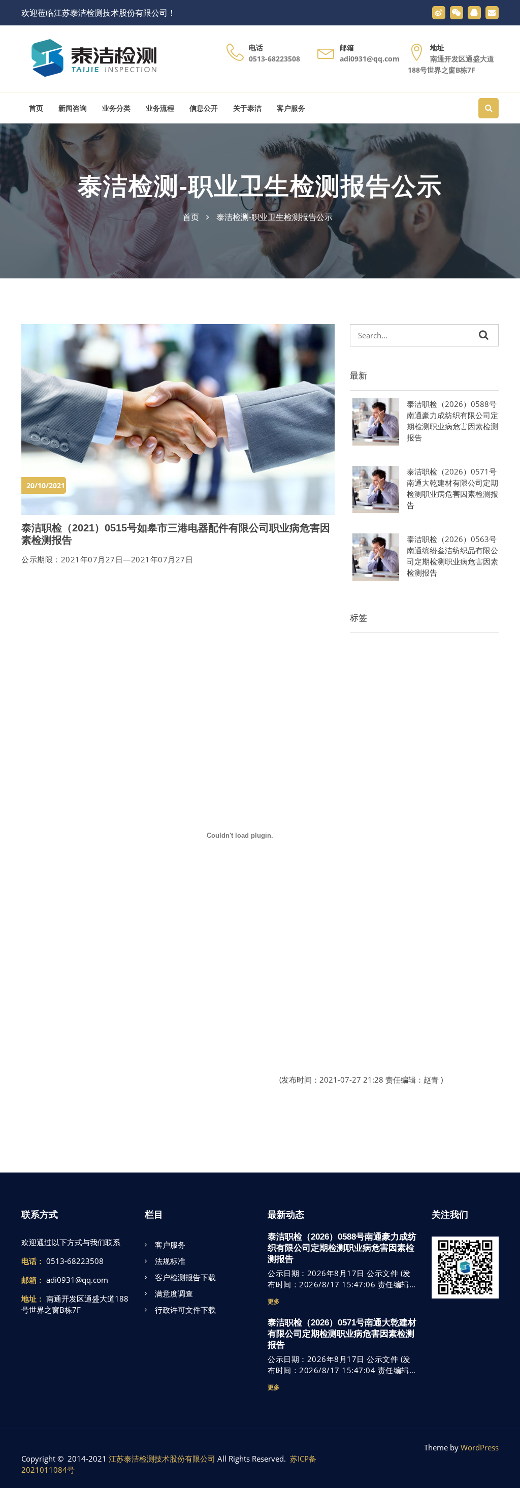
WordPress (480, 1447)
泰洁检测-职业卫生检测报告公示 (260, 186)
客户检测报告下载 (185, 1277)
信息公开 (203, 108)
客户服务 (291, 108)
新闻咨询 (72, 108)
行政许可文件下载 (185, 1310)
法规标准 (170, 1261)
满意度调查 (174, 1293)
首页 (36, 108)
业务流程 (160, 108)
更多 (274, 1301)
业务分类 (116, 108)
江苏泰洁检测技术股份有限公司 (162, 1458)
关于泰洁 (247, 108)
